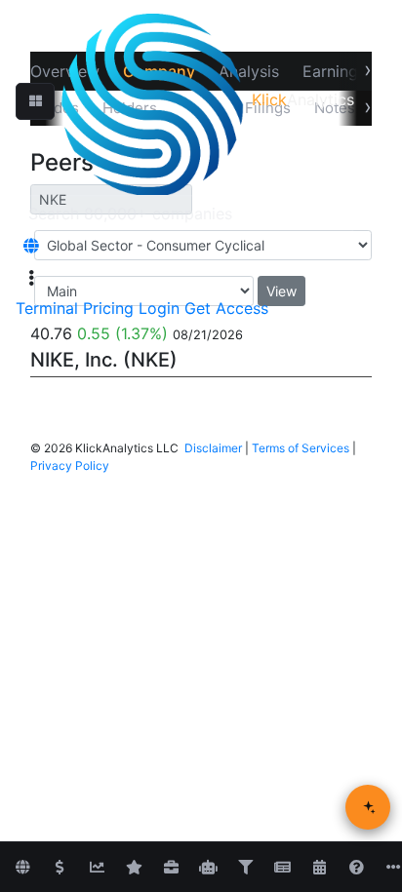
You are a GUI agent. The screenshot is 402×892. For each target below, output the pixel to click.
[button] (35, 101)
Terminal (47, 308)
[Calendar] (319, 867)
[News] (282, 867)
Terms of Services (300, 448)
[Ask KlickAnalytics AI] (367, 807)
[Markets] (22, 867)
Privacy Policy (69, 465)
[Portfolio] (170, 867)
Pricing (108, 308)
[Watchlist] (133, 867)
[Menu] (31, 277)
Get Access (226, 308)
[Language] (31, 245)
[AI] (207, 867)
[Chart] (96, 867)
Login (159, 308)
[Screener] (244, 867)
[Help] (356, 867)
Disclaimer (213, 448)
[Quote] (59, 867)
